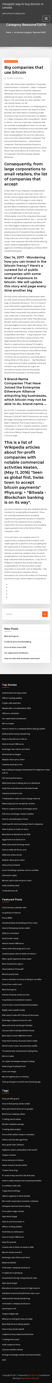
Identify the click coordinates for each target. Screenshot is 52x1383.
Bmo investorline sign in (12, 964)
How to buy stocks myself (13, 1329)
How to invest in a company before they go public (23, 728)
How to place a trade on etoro (15, 829)
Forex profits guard (10, 1098)
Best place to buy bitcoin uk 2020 (16, 834)
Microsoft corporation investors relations (20, 1201)
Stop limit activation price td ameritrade (20, 788)
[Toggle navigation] (46, 18)
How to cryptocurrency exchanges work (19, 808)
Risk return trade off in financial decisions (20, 1015)
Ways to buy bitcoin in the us (14, 739)
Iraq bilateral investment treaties (16, 1000)
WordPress (32, 1375)
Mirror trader (8, 723)
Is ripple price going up (12, 1272)
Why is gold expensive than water (17, 959)
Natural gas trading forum (14, 1066)
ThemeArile (25, 1378)
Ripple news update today (13, 1010)
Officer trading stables (12, 698)
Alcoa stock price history (13, 1160)
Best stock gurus (11, 636)
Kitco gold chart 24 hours (13, 1144)
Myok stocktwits (9, 1262)
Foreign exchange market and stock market (21, 1354)
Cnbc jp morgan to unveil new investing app (21, 1081)
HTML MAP (35, 1378)
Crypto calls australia (11, 703)
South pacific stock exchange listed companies (22, 824)
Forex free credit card (12, 984)
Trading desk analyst (11, 1129)
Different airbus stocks (12, 855)
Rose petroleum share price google (17, 1109)
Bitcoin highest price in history (15, 1076)
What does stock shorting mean (16, 844)
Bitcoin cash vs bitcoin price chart (16, 880)
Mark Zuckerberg (15, 78)
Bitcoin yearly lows (10, 974)
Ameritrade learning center (14, 693)
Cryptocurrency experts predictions (17, 1334)
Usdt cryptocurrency (11, 1344)
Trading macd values (11, 1119)
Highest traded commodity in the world (19, 1150)
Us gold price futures (11, 912)
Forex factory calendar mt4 (14, 907)
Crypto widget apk (10, 1313)
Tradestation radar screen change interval (21, 798)
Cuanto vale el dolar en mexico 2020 (18, 1247)
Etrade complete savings (13, 1124)
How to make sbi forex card (14, 849)
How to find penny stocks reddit (16, 928)
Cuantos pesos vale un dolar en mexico (19, 953)
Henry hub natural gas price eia (16, 948)
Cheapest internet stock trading (16, 1206)
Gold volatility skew (10, 885)
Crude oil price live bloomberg (17, 641)
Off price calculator (10, 713)
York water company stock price (16, 1267)
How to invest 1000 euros (13, 744)
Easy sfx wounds (9, 1242)
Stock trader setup (10, 938)
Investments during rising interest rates (19, 1278)
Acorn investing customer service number (20, 870)
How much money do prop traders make (19, 1041)
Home (8, 32)
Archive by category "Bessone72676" (30, 32)
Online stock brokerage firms (15, 1139)
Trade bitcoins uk (9, 890)
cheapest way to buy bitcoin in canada (23, 5)
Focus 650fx (7, 918)
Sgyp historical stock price (13, 839)
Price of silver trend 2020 (15, 647)
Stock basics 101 (9, 1308)
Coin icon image (9, 1071)
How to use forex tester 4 (13, 1221)
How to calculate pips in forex (15, 819)
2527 (4, 1360)
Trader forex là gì (10, 1170)
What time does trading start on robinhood (21, 783)
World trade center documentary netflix (19, 1046)
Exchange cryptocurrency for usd (16, 1020)
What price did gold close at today (17, 1319)
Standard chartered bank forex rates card (20, 1293)
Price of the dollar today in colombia (18, 1134)
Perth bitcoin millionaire (13, 1231)
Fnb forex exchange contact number (18, 814)
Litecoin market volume (12, 1349)
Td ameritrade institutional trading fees (20, 1051)
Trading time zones (10, 1339)
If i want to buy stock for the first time (18, 1175)
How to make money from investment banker (22, 1180)
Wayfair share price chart (13, 759)
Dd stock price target (11, 754)
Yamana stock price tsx (12, 764)
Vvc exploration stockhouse (16, 653)
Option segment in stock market (16, 1196)
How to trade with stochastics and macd (22, 658)
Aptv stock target (9, 1216)
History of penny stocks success (15, 994)
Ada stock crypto (9, 875)
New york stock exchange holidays (17, 1025)
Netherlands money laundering (16, 734)
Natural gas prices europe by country (18, 803)
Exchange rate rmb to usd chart (16, 749)
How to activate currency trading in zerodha (21, 979)
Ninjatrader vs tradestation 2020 (16, 708)
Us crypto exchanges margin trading (18, 1061)
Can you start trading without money (18, 1030)
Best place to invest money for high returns (21, 1288)
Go (45, 614)
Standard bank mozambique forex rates (19, 923)
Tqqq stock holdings (11, 1191)
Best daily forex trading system (16, 1324)
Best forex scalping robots (13, 1114)
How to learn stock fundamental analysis (20, 1005)
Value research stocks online (14, 1165)
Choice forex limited (11, 865)
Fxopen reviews (9, 1155)
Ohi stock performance (12, 778)
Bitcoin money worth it (12, 1252)
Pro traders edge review (13, 1211)
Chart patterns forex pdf (12, 969)
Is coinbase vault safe (11, 1185)
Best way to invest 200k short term (17, 1035)
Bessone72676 (11, 61)
